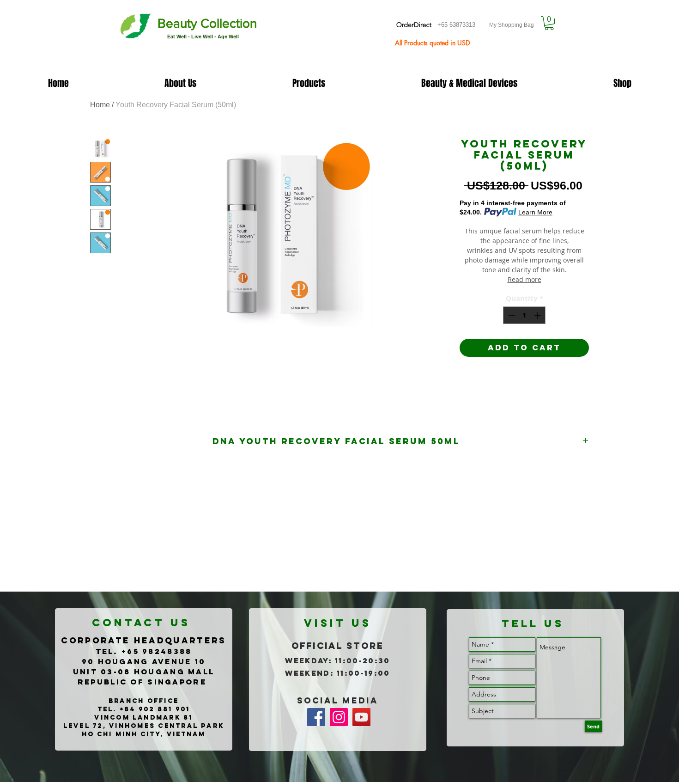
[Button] (189, 27)
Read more (524, 279)
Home (100, 105)
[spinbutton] (524, 315)
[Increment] (538, 315)
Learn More (535, 212)
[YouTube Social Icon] (361, 717)
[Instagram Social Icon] (339, 717)
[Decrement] (510, 315)
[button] (549, 23)
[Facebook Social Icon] (316, 717)
